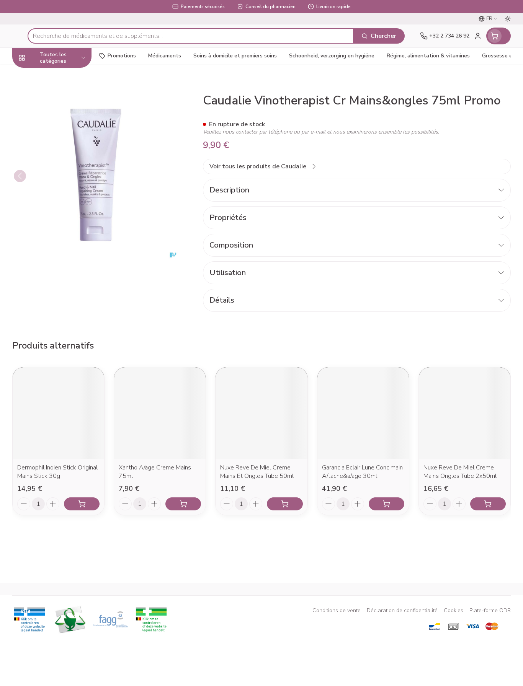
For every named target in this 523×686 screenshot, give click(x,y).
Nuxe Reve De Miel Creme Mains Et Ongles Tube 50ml (257, 471)
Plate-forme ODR (490, 610)
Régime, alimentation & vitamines (61, 107)
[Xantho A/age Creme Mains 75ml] (160, 413)
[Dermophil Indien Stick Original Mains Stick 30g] (58, 413)
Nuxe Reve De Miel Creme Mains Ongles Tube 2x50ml (460, 471)
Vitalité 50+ (61, 151)
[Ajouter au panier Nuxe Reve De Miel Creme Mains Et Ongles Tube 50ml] (284, 503)
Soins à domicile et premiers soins (61, 196)
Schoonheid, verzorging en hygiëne (61, 79)
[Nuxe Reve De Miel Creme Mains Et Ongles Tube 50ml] (261, 413)
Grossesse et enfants (61, 130)
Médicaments (61, 241)
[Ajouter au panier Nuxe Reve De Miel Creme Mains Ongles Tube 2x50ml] (488, 503)
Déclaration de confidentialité (402, 610)
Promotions (122, 55)
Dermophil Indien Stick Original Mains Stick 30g (57, 471)
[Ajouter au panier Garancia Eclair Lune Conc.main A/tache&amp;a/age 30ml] (386, 503)
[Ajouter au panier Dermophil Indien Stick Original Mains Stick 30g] (82, 503)
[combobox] (191, 36)
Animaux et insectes (61, 220)
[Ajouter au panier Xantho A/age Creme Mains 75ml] (183, 503)
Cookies (453, 610)
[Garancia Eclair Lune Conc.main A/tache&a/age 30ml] (363, 413)
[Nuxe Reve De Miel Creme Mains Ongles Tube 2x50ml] (464, 413)
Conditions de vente (336, 610)
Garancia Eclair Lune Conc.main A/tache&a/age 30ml (362, 471)
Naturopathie (61, 172)
